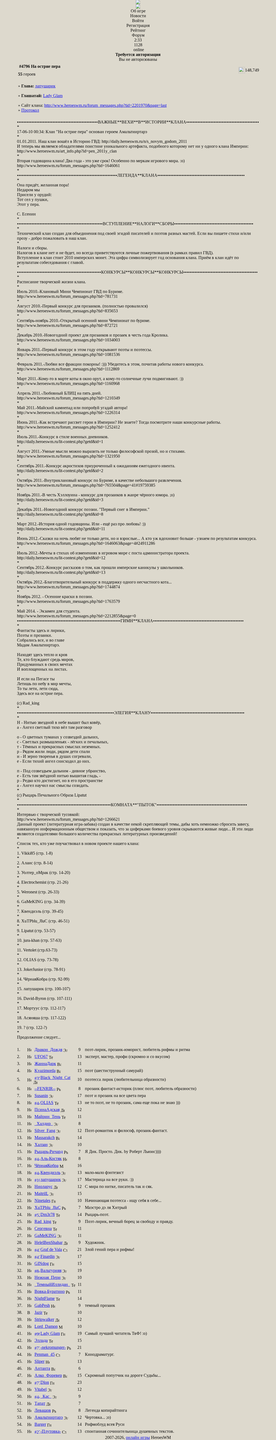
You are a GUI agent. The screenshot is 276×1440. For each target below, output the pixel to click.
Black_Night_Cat (55, 1077)
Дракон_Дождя (48, 1049)
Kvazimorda (45, 1070)
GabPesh (42, 1305)
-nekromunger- (53, 1347)
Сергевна (43, 1228)
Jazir (38, 1312)
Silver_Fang (44, 1130)
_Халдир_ (43, 1123)
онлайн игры (138, 1437)
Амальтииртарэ (48, 1417)
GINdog (41, 1263)
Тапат (39, 1403)
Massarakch (44, 1137)
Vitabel (40, 1389)
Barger (40, 1424)
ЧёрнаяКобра (46, 1165)
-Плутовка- (50, 1431)
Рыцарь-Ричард (48, 1151)
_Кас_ (45, 1396)
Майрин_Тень (47, 1116)
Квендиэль (50, 1172)
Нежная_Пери (47, 1277)
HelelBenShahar (48, 1242)
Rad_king (42, 1221)
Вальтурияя (50, 1270)
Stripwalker (44, 1319)
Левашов (42, 1410)
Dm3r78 (47, 1214)
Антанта (42, 1368)
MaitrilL (41, 1193)
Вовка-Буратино (49, 1291)
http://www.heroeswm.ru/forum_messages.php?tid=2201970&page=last (105, 105)
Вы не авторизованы (138, 57)
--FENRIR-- (45, 1088)
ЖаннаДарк (45, 1063)
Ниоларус (43, 1186)
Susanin (41, 1095)
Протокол (30, 110)
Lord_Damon (46, 1326)
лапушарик (45, 86)
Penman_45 (44, 1354)
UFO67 (41, 1056)
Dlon (44, 1382)
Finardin (47, 1256)
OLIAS (46, 1102)
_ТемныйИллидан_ (52, 1284)
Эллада (41, 1340)
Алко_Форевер (48, 1375)
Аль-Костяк (51, 1158)
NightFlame (44, 1298)
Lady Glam (53, 95)
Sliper (39, 1361)
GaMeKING (45, 1235)
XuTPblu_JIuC (47, 1207)
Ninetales (42, 1200)
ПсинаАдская (47, 1109)
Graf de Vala (51, 1249)
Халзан (41, 1144)
